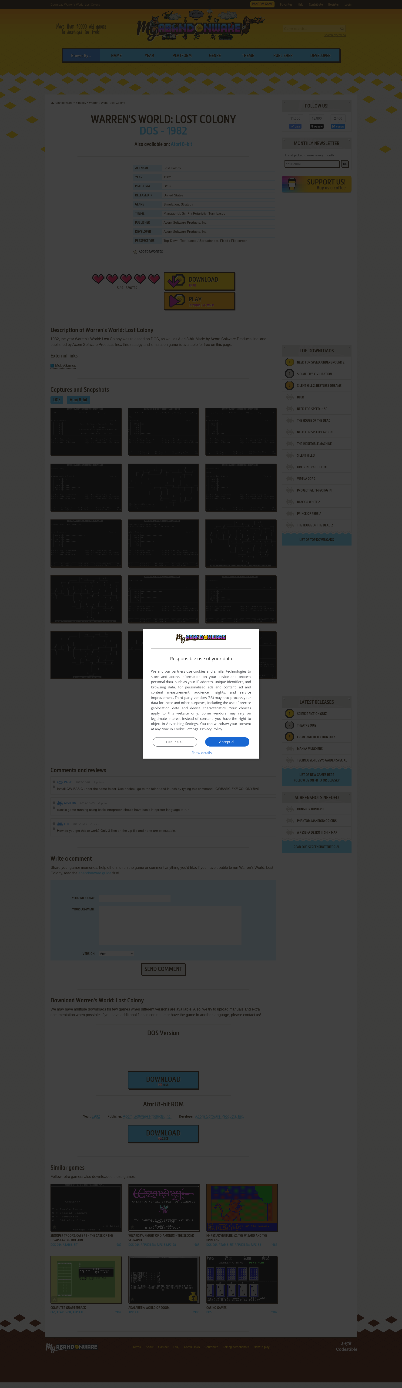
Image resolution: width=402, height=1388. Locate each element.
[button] (201, 752)
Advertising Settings (182, 723)
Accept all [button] (227, 741)
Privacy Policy (211, 729)
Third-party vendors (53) (194, 697)
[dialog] (201, 694)
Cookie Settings (186, 729)
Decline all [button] (175, 742)
